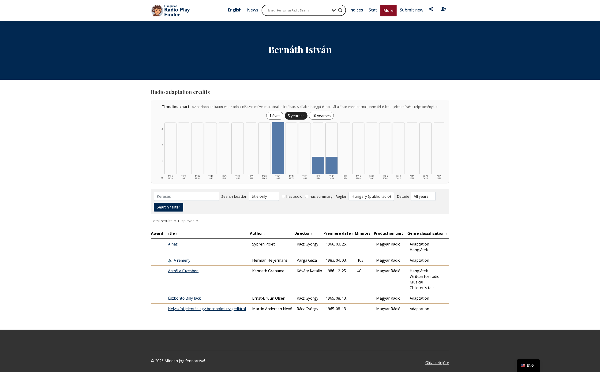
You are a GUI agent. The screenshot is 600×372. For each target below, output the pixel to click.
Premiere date (338, 233)
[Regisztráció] (444, 9)
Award (158, 233)
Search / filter (168, 207)
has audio (294, 196)
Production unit (390, 233)
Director (303, 233)
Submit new (411, 10)
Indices (356, 10)
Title (171, 233)
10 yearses (321, 115)
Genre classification (427, 233)
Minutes (364, 233)
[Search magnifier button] (340, 10)
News (252, 10)
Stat (373, 10)
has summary (321, 196)
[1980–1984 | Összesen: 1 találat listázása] (318, 165)
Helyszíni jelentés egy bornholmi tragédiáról (207, 308)
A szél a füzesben (183, 270)
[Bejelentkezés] (431, 9)
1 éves (274, 115)
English (234, 10)
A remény (182, 260)
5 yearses (296, 115)
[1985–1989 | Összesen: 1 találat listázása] (331, 165)
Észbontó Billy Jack (184, 298)
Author (258, 233)
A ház (173, 244)
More (388, 10)
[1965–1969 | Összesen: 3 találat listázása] (278, 148)
